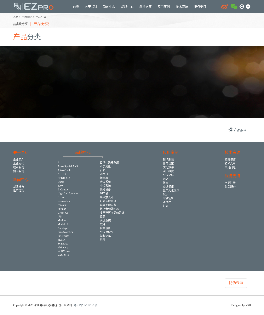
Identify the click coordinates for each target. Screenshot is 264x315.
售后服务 (230, 186)
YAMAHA (63, 255)
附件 (102, 239)
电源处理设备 (108, 205)
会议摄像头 (106, 232)
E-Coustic (63, 189)
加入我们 (18, 171)
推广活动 (18, 190)
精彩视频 (230, 159)
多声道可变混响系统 (112, 212)
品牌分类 (21, 24)
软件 (102, 224)
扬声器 (104, 178)
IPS (60, 216)
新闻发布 (18, 186)
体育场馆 (168, 163)
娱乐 (165, 194)
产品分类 (41, 17)
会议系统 (105, 181)
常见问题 (230, 167)
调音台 (104, 174)
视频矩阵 (105, 235)
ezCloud (62, 205)
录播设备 (105, 189)
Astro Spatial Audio (68, 166)
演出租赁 (168, 171)
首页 (16, 17)
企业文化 (18, 163)
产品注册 (230, 182)
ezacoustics (64, 201)
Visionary (63, 247)
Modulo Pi (63, 224)
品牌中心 (27, 17)
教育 (165, 182)
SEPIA (61, 239)
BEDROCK (64, 178)
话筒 (102, 216)
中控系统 (105, 185)
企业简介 (18, 159)
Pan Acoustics (65, 232)
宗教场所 (168, 198)
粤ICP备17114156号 (85, 305)
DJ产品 (104, 193)
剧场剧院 (168, 159)
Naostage (62, 228)
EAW (61, 185)
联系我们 (18, 167)
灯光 (165, 206)
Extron (61, 197)
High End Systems (68, 193)
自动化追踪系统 (109, 162)
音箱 (102, 170)
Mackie (62, 220)
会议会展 (168, 175)
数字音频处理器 (109, 208)
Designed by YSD (241, 305)
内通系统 (105, 220)
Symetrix (63, 243)
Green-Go (63, 212)
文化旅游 (168, 167)
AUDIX (62, 174)
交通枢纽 (168, 186)
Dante (61, 181)
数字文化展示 (171, 190)
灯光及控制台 (108, 201)
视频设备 (105, 228)
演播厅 (167, 202)
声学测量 (105, 166)
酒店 (165, 178)
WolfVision (64, 251)
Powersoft (63, 235)
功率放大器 (106, 197)
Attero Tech (64, 170)
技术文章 (230, 163)
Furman (62, 208)
